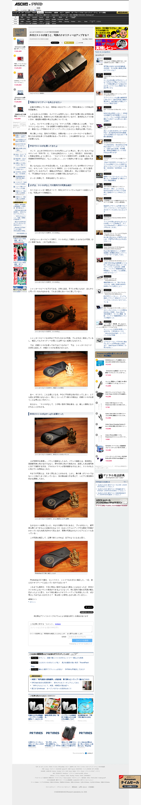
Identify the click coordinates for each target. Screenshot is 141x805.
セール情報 (102, 12)
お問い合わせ (83, 787)
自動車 (56, 12)
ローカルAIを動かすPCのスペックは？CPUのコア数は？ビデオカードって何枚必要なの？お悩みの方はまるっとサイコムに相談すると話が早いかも (115, 84)
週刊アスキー (47, 15)
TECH (34, 12)
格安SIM (24, 15)
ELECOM (22, 19)
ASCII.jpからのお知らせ (103, 482)
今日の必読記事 (51, 780)
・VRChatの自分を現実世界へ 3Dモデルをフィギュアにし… (20, 212)
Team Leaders (67, 777)
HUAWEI (54, 19)
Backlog (67, 21)
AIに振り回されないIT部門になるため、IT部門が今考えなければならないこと (115, 239)
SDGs (71, 15)
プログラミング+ (64, 15)
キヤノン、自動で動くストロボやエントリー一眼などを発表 (61, 658)
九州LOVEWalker (85, 782)
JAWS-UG (48, 771)
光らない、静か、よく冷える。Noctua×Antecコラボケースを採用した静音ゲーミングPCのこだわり (115, 191)
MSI (54, 17)
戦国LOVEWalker (105, 782)
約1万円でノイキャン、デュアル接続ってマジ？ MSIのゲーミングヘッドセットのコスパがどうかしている (115, 299)
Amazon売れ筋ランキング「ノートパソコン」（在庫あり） (19, 32)
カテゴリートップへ (87, 612)
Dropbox (54, 21)
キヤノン (33, 602)
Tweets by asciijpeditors (102, 52)
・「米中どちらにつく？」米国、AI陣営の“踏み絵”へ (19, 217)
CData (60, 21)
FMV (22, 17)
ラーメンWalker (35, 782)
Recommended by (79, 753)
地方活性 (75, 15)
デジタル (36, 4)
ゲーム (96, 12)
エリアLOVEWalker (44, 782)
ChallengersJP (90, 15)
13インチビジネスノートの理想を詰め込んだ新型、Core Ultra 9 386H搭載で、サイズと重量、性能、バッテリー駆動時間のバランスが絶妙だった (115, 314)
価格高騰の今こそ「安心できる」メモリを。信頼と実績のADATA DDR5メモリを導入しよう (115, 284)
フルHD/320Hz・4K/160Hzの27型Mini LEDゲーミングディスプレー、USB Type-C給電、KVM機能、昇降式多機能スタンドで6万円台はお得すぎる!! (115, 148)
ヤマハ (79, 21)
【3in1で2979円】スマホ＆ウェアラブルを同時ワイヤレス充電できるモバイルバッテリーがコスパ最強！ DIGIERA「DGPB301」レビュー (115, 166)
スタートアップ (88, 12)
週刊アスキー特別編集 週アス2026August (20, 264)
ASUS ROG (34, 19)
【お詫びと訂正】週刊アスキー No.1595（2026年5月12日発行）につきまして (112, 485)
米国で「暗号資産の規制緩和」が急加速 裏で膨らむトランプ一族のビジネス (60, 679)
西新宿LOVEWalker (65, 782)
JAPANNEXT (34, 23)
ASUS (60, 17)
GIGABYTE (41, 19)
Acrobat (28, 21)
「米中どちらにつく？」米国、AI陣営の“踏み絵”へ (50, 685)
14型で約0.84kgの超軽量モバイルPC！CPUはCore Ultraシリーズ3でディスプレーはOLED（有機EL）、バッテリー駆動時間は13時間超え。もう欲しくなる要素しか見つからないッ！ (115, 267)
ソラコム (47, 21)
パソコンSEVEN (47, 17)
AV (72, 12)
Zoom (85, 21)
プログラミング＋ (76, 777)
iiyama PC (64, 769)
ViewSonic (60, 19)
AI (19, 12)
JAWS (22, 21)
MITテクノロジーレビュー (87, 780)
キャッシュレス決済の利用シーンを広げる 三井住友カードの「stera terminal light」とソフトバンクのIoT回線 (115, 332)
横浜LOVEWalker (54, 782)
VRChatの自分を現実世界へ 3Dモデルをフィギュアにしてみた (55, 683)
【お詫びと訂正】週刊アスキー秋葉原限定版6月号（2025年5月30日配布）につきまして (111, 494)
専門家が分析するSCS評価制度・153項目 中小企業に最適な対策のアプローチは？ (115, 68)
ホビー (62, 12)
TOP (37, 766)
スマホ (81, 12)
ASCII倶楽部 (123, 12)
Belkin (66, 19)
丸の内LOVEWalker (95, 782)
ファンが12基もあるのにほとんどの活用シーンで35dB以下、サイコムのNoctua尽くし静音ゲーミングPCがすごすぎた (115, 224)
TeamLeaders (55, 15)
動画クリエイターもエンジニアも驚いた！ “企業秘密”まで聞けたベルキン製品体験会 (115, 178)
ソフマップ (41, 23)
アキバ (76, 12)
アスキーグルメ (39, 15)
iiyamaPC (34, 17)
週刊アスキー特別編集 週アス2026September (20, 240)
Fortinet (73, 21)
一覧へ (125, 481)
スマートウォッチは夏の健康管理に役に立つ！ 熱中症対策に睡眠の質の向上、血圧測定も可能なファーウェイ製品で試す (115, 100)
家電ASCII (30, 15)
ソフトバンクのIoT (92, 21)
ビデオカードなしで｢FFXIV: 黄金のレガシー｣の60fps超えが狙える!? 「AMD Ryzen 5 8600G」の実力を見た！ (115, 344)
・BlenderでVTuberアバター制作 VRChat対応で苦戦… (20, 229)
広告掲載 (91, 787)
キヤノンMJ (28, 23)
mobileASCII (76, 780)
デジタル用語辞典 (67, 780)
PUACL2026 (81, 15)
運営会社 (74, 787)
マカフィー (22, 23)
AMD (28, 19)
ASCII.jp (21, 4)
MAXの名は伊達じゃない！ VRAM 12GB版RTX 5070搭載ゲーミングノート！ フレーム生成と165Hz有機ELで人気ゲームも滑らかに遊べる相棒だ (115, 117)
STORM (97, 769)
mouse (28, 17)
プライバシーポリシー (63, 787)
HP (67, 17)
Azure (41, 21)
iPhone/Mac (48, 12)
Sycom (41, 17)
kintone (35, 21)
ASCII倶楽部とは (22, 233)
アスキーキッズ (16, 15)
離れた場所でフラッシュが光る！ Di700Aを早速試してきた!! (61, 669)
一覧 (61, 42)
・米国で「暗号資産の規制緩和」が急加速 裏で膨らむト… (19, 206)
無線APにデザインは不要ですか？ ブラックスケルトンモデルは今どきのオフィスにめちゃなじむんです (116, 209)
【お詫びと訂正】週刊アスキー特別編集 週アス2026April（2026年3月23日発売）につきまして (111, 489)
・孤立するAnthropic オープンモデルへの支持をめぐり (20, 223)
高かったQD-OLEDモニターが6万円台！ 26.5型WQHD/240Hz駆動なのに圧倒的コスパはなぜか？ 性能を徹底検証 (115, 133)
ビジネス (27, 12)
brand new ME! (79, 773)
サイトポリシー (50, 787)
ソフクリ (98, 21)
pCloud (54, 23)
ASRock (47, 19)
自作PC (67, 12)
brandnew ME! (47, 24)
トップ (15, 12)
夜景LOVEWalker (75, 782)
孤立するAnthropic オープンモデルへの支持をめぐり (51, 688)
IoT (23, 12)
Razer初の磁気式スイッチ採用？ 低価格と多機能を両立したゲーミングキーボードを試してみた (116, 253)
